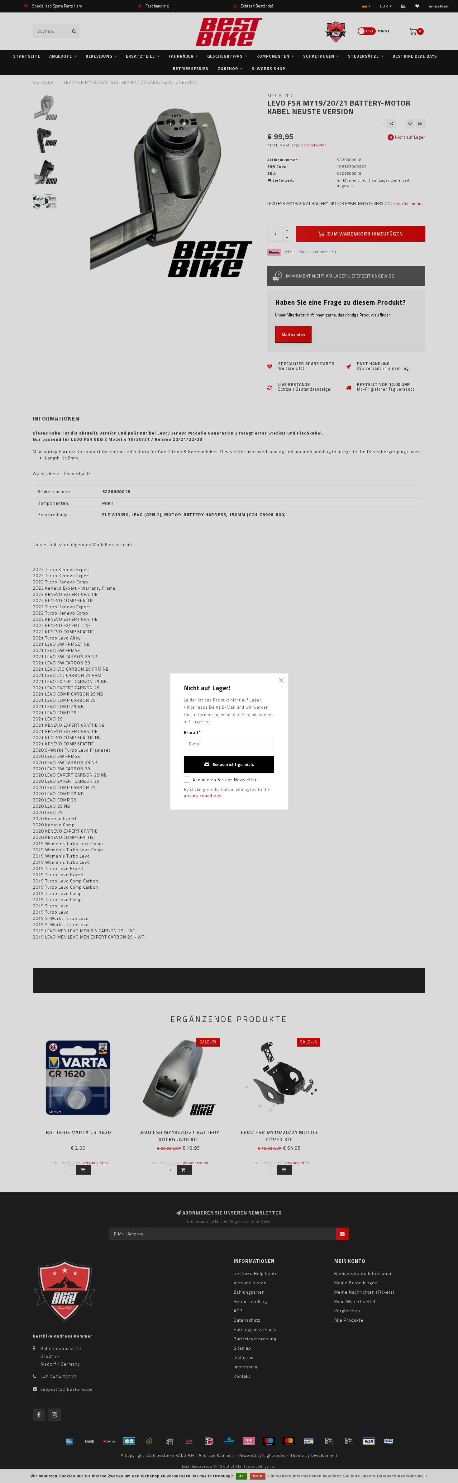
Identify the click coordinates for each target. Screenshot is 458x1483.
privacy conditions (203, 795)
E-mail (192, 732)
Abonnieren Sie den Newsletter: (225, 780)
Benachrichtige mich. (233, 764)
